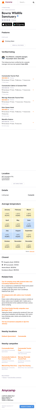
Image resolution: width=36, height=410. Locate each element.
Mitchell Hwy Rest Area (9, 365)
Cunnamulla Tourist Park (24, 349)
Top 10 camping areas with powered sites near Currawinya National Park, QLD (17, 282)
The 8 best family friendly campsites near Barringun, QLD (15, 309)
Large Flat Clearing (24, 365)
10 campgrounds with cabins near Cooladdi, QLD (16, 296)
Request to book (26, 406)
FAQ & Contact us (7, 397)
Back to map (6, 7)
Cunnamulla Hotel (8, 348)
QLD (3, 9)
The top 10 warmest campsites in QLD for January (15, 322)
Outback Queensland (10, 9)
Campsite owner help (8, 396)
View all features (18, 45)
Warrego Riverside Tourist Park (24, 358)
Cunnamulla (22, 336)
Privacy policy (6, 398)
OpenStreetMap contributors (14, 377)
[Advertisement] (18, 150)
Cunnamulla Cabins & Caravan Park (9, 358)
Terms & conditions (7, 400)
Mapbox (5, 377)
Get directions (18, 183)
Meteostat (32, 251)
